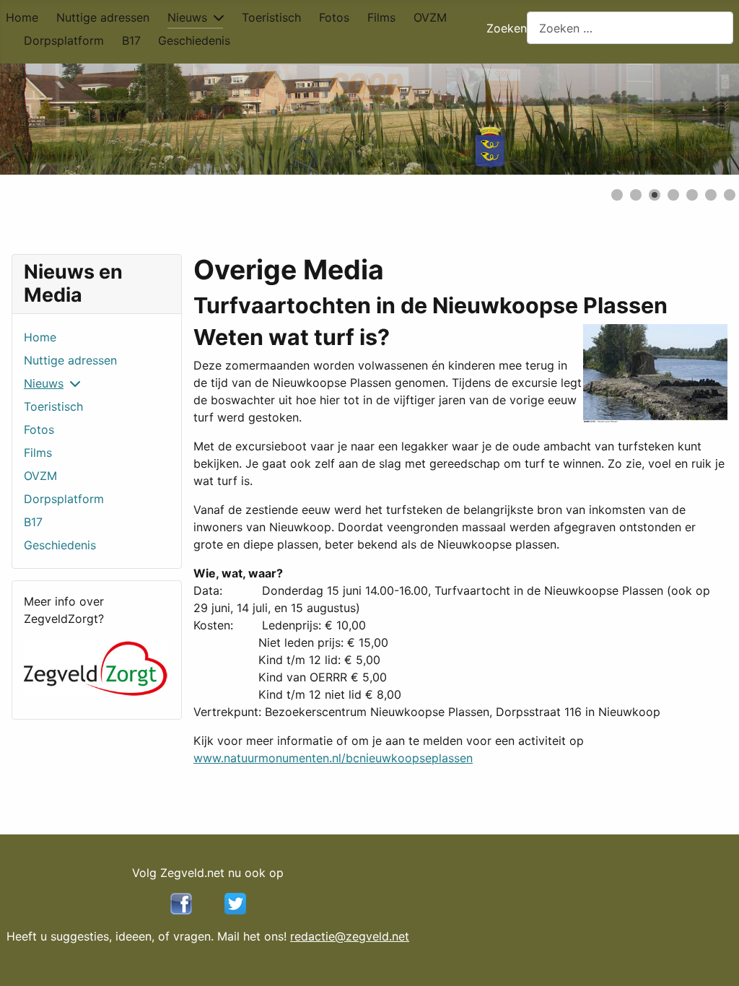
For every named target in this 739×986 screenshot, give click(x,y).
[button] (695, 119)
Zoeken (506, 28)
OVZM (430, 17)
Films (381, 17)
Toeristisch (271, 17)
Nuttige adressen (102, 17)
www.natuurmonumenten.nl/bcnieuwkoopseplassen (333, 758)
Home (22, 17)
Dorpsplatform (64, 40)
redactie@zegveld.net (349, 936)
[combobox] (630, 28)
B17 (131, 40)
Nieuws (187, 17)
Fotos (334, 17)
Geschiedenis (194, 40)
